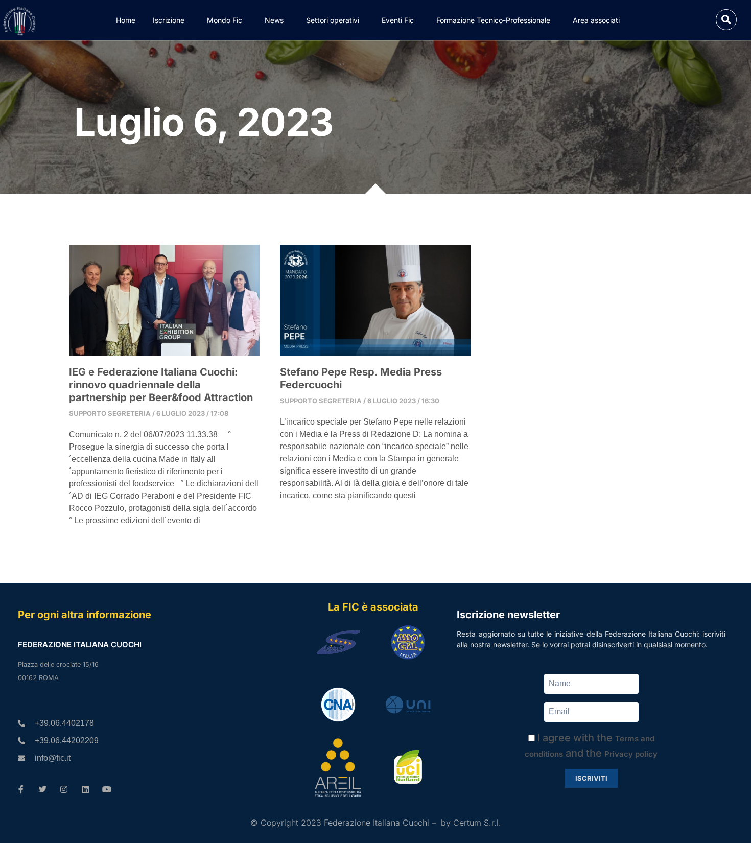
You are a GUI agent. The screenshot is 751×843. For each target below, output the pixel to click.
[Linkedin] (85, 789)
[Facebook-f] (21, 789)
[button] (726, 19)
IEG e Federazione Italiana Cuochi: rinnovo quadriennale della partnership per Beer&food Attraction (161, 385)
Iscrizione (168, 20)
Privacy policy (631, 754)
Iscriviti (591, 778)
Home (125, 20)
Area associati (596, 20)
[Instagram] (64, 789)
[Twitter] (42, 789)
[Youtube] (107, 789)
